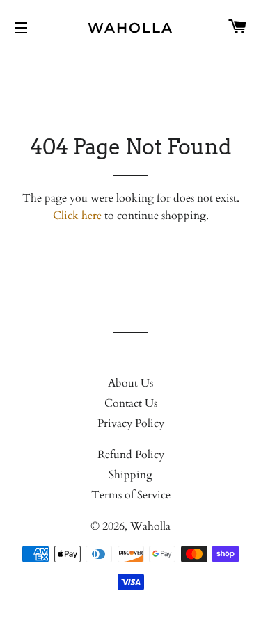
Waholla (130, 27)
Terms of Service (131, 495)
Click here (77, 215)
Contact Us (130, 403)
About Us (130, 383)
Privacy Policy (130, 423)
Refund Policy (130, 454)
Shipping (130, 474)
